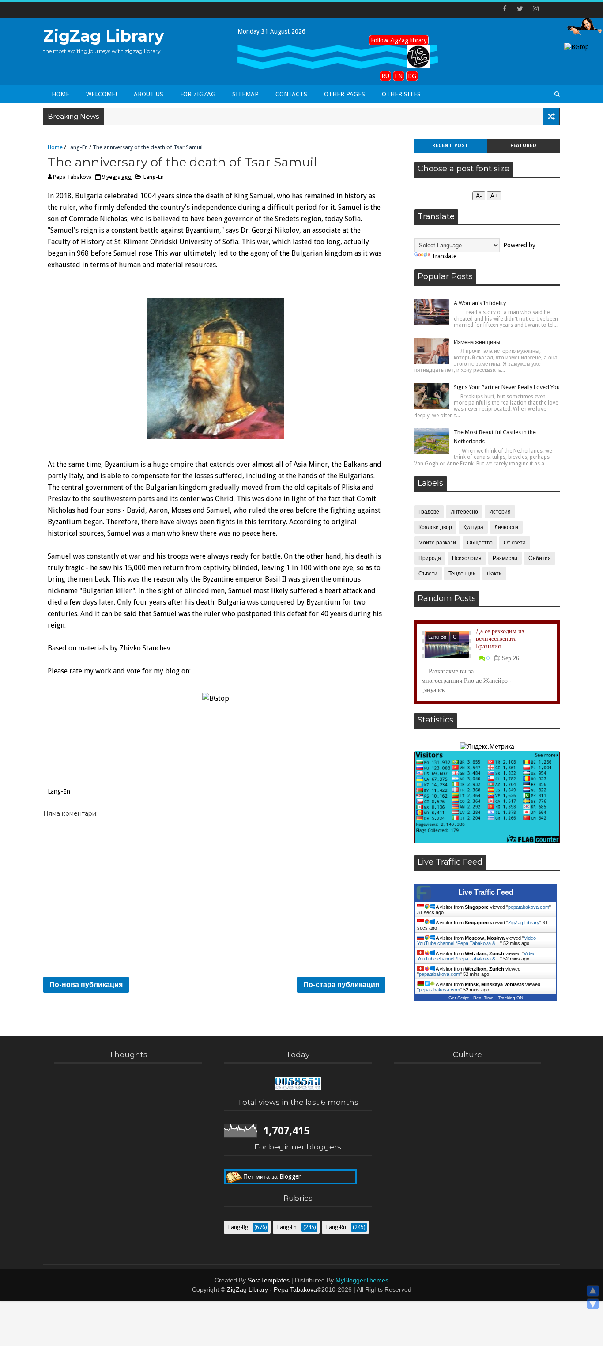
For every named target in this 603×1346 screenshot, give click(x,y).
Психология (467, 558)
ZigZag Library (103, 35)
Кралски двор (435, 527)
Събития (539, 558)
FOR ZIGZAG (197, 94)
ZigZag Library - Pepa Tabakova (272, 1289)
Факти (494, 574)
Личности (506, 527)
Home (60, 94)
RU (385, 75)
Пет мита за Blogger (272, 1176)
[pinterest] (551, 8)
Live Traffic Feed (485, 892)
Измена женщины (477, 342)
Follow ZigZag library (399, 40)
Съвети (427, 574)
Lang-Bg (437, 636)
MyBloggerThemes (361, 1280)
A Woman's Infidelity (480, 303)
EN (399, 75)
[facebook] (504, 8)
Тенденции (462, 574)
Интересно (464, 512)
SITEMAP (245, 94)
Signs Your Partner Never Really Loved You (507, 387)
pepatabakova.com (528, 907)
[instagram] (535, 8)
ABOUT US (148, 94)
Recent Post (450, 145)
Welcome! (101, 94)
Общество (480, 543)
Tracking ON (510, 997)
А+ (494, 196)
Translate (444, 256)
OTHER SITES (401, 94)
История (500, 512)
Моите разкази (437, 543)
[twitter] (520, 8)
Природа (429, 558)
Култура (473, 527)
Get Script (458, 997)
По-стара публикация (341, 984)
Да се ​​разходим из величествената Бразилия (500, 639)
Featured (523, 145)
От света (515, 543)
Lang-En (78, 147)
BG (412, 75)
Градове (428, 512)
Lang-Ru (336, 1227)
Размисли (505, 558)
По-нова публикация (86, 984)
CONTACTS (291, 94)
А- (479, 196)
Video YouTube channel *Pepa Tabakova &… (476, 940)
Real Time (483, 997)
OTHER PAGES (344, 94)
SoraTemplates (269, 1280)
